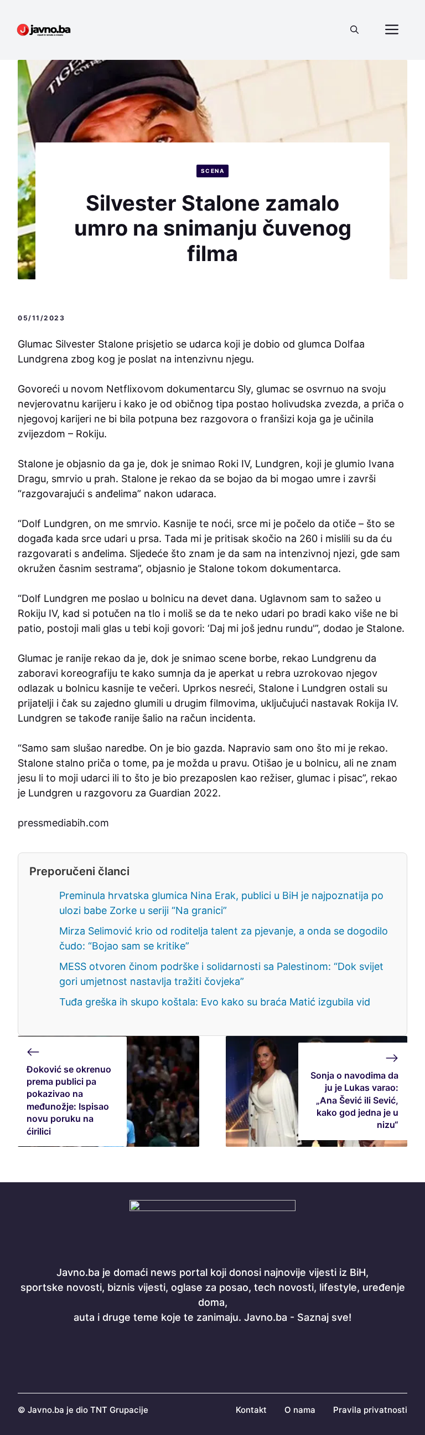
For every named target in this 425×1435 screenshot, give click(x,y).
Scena (213, 170)
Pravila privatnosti (370, 1410)
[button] (354, 30)
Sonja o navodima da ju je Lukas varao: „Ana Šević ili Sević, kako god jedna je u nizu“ (354, 1100)
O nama (299, 1410)
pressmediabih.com (63, 823)
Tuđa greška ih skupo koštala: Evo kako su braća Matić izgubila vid (214, 1002)
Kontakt (251, 1410)
